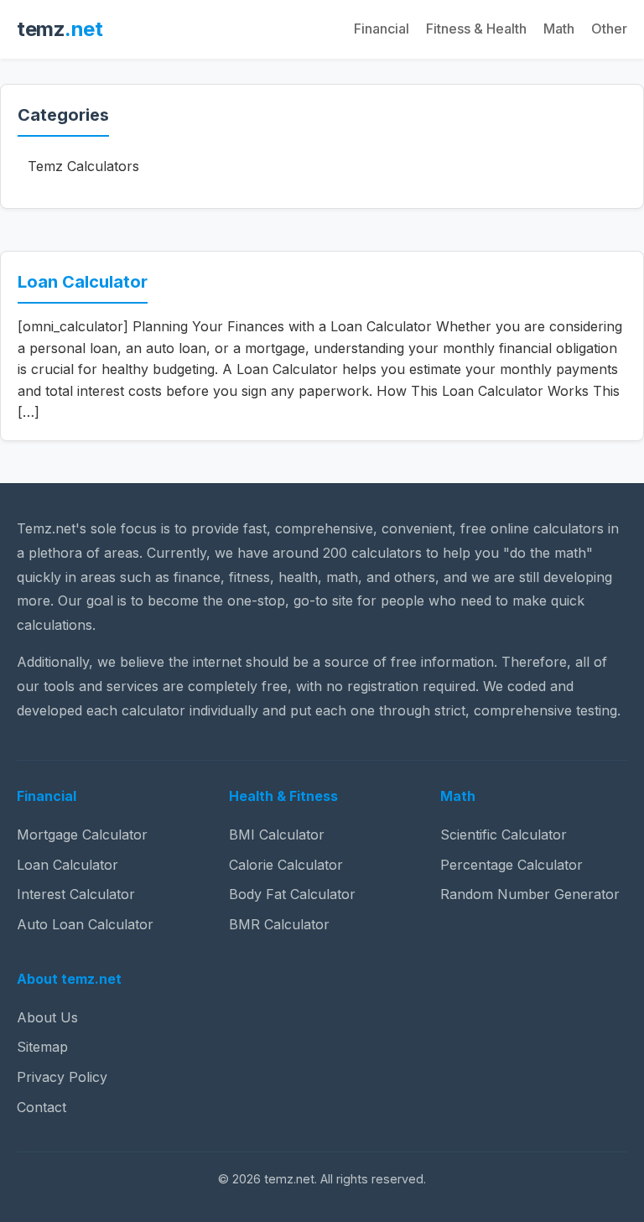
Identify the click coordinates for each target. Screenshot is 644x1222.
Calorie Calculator (286, 864)
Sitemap (42, 1046)
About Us (47, 1017)
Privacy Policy (62, 1077)
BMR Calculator (279, 924)
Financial (381, 28)
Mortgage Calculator (82, 834)
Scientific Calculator (503, 834)
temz (59, 29)
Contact (41, 1107)
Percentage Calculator (511, 864)
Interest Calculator (76, 894)
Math (558, 28)
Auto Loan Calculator (85, 924)
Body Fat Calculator (292, 894)
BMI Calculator (277, 834)
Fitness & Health (476, 28)
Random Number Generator (530, 894)
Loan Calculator (83, 282)
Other (609, 28)
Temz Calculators (83, 166)
